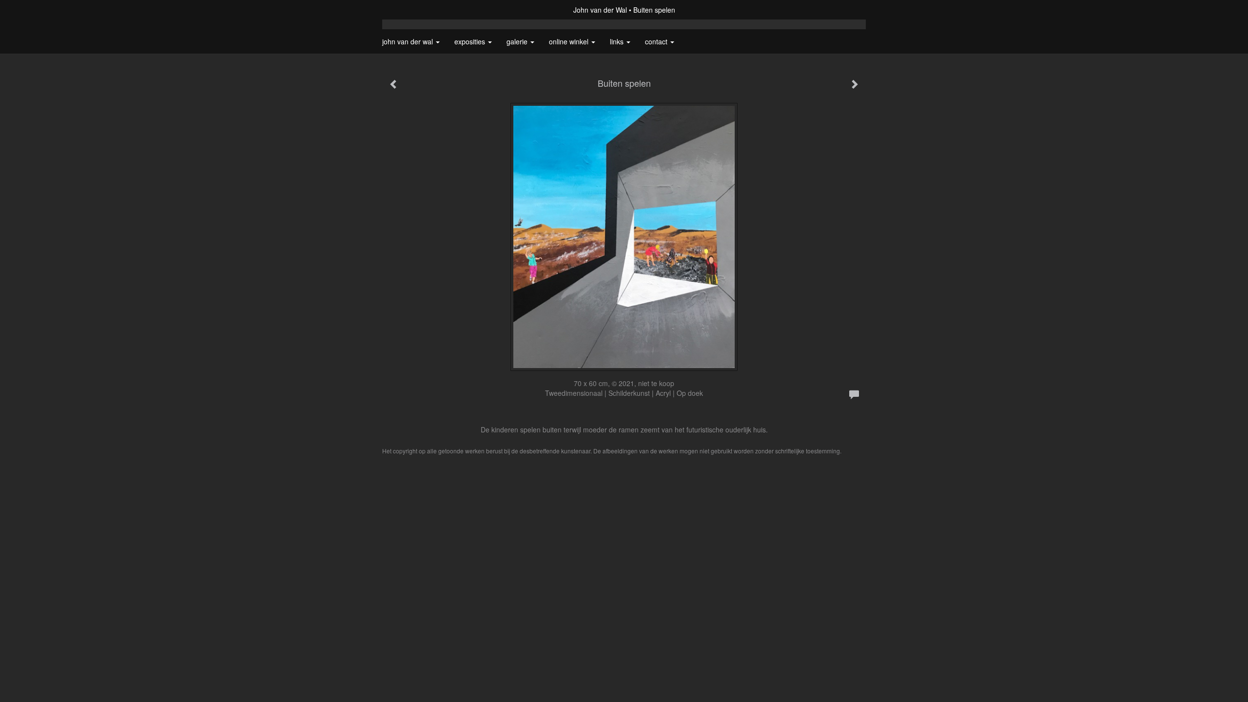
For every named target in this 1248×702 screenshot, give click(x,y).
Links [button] (617, 41)
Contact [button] (657, 41)
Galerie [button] (518, 41)
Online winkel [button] (569, 41)
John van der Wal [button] (408, 41)
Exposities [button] (470, 41)
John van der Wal (600, 10)
